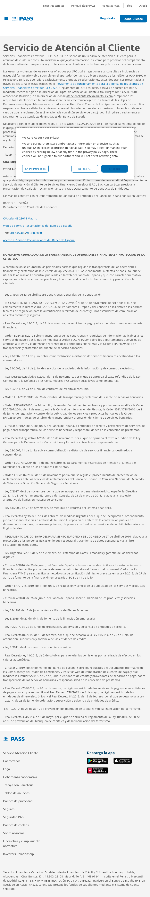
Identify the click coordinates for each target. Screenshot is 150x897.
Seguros (8, 809)
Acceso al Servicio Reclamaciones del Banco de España (39, 240)
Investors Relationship (18, 854)
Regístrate (107, 18)
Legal (7, 769)
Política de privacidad (17, 801)
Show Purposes (35, 168)
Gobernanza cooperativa (20, 777)
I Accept (114, 168)
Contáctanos (11, 761)
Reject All (84, 168)
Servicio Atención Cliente (20, 753)
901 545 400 (17, 233)
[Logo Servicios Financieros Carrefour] (75, 739)
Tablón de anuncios (16, 793)
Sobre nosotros (13, 833)
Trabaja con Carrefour (18, 785)
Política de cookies (16, 825)
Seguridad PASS (14, 817)
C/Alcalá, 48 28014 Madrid (20, 218)
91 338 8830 (34, 233)
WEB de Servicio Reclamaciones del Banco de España (37, 225)
